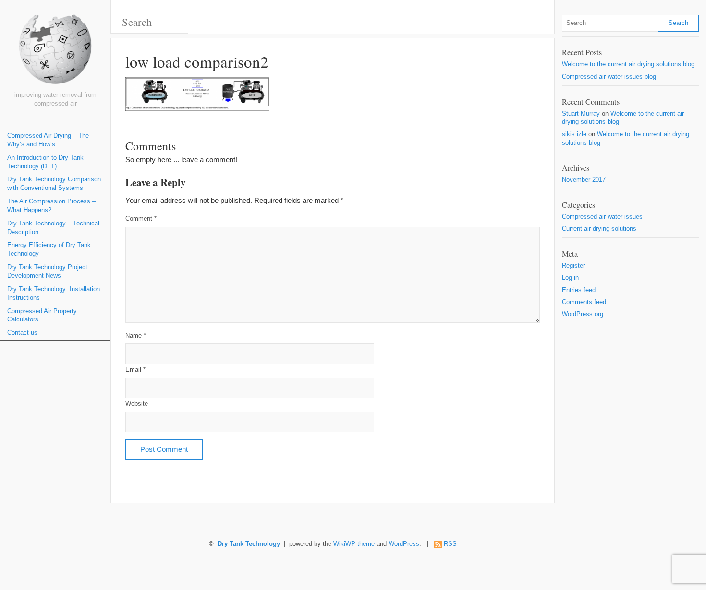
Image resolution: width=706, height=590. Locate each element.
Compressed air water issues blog (609, 76)
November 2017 (584, 180)
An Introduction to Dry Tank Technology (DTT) (45, 162)
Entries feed (579, 290)
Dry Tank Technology (249, 544)
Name (135, 335)
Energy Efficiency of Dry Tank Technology (49, 249)
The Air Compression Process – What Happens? (51, 205)
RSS (450, 544)
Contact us (22, 333)
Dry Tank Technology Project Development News (47, 271)
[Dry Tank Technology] (55, 52)
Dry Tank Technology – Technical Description (53, 228)
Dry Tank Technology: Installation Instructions (53, 293)
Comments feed (584, 302)
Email (135, 369)
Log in (570, 277)
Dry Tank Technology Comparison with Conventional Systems (54, 183)
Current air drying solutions (599, 228)
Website (136, 404)
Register (573, 265)
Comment (141, 218)
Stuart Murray (581, 113)
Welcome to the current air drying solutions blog (628, 64)
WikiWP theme (354, 544)
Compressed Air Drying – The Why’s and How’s (48, 140)
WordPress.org (582, 314)
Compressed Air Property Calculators (42, 315)
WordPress (404, 544)
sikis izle (574, 134)
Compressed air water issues (602, 216)
